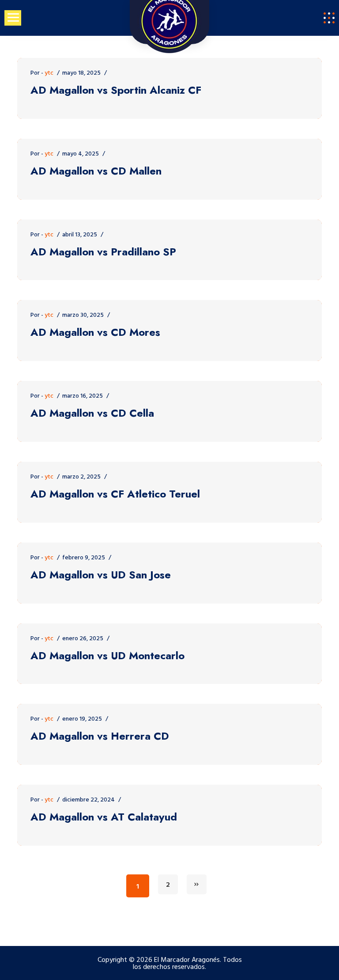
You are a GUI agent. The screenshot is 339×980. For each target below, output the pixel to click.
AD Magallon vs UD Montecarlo (107, 656)
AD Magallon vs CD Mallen (96, 171)
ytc (49, 73)
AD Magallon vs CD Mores (95, 332)
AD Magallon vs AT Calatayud (103, 817)
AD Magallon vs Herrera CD (99, 736)
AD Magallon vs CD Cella (92, 413)
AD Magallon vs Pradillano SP (103, 252)
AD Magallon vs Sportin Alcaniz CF (115, 90)
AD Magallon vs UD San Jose (100, 575)
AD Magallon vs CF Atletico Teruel (115, 494)
